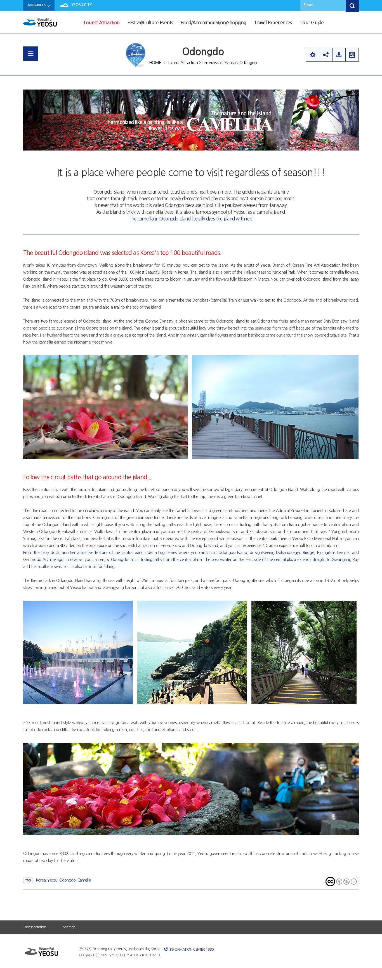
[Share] (325, 55)
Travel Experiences (273, 22)
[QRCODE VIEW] (352, 55)
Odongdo (248, 62)
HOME (155, 62)
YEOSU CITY (81, 5)
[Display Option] (312, 55)
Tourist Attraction (101, 22)
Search (308, 5)
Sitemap (69, 927)
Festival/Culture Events (150, 22)
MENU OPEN (30, 53)
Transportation (34, 927)
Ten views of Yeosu (219, 62)
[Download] (338, 55)
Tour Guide (312, 22)
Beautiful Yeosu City (40, 24)
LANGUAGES (37, 5)
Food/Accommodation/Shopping (213, 22)
